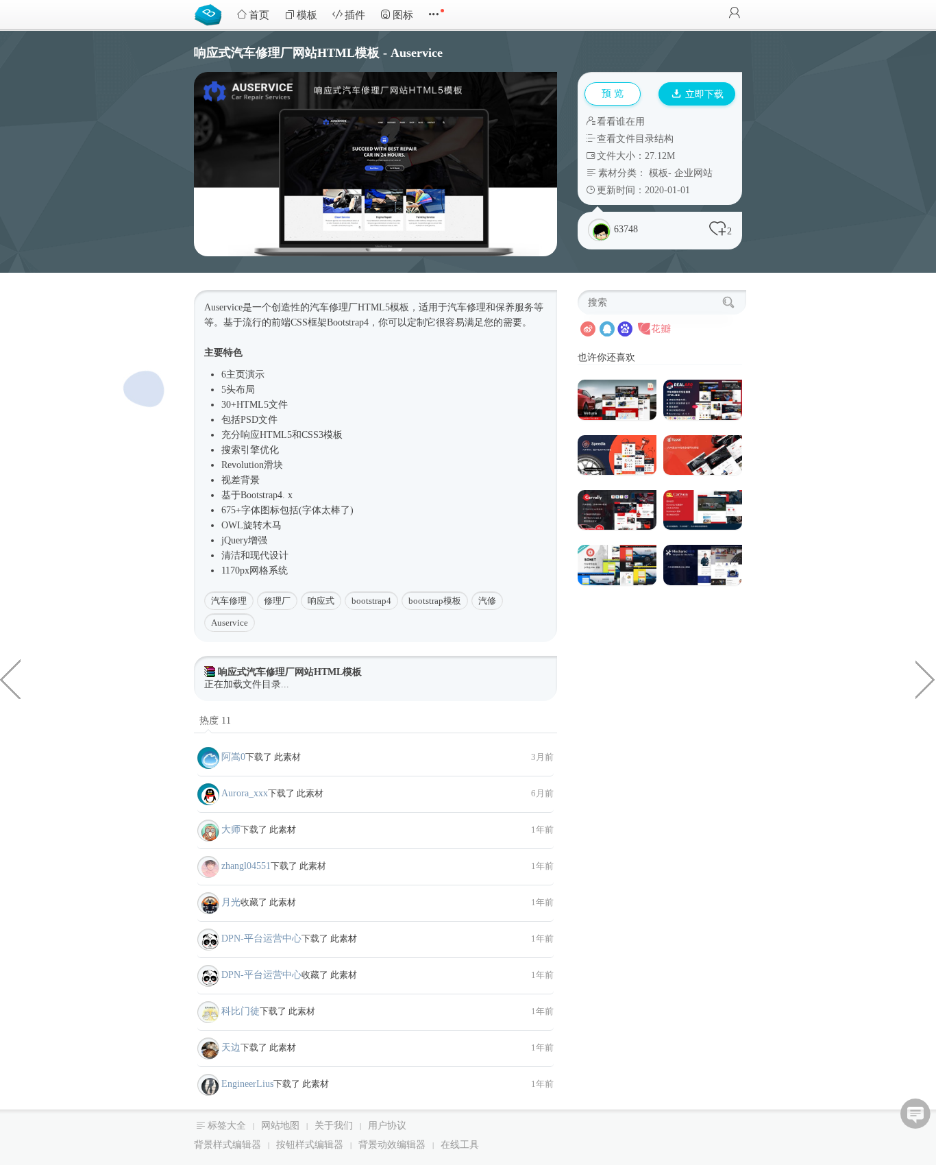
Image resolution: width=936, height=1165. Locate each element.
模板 (307, 15)
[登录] (734, 14)
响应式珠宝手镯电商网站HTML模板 (10, 678)
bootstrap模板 (434, 601)
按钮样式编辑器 (309, 1145)
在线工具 (460, 1145)
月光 (231, 902)
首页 (259, 15)
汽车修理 (229, 601)
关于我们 (334, 1125)
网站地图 (280, 1125)
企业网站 (693, 173)
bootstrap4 (371, 601)
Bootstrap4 (348, 322)
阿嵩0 (233, 757)
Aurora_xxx (244, 793)
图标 (403, 15)
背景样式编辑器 (227, 1145)
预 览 (613, 93)
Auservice (229, 622)
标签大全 (227, 1125)
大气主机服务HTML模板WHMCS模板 (925, 678)
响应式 (321, 601)
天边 (231, 1047)
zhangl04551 (246, 866)
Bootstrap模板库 (211, 13)
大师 (231, 829)
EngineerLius (247, 1084)
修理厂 (277, 601)
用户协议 (387, 1125)
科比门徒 (240, 1011)
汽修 (487, 601)
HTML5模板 (383, 307)
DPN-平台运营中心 (261, 938)
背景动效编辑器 (392, 1145)
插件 (355, 15)
